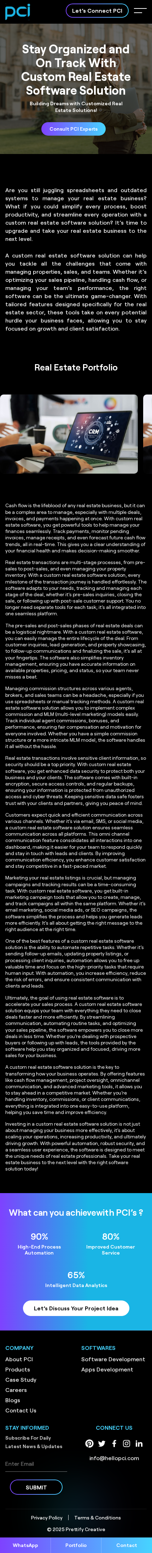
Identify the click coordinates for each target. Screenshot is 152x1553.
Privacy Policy (47, 1518)
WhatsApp (25, 1545)
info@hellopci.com (114, 1457)
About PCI (19, 1359)
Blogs (12, 1400)
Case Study (20, 1379)
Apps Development (107, 1369)
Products (17, 1369)
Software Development (113, 1359)
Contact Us (20, 1410)
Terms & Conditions (97, 1518)
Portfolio (76, 1545)
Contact (126, 1545)
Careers (16, 1389)
